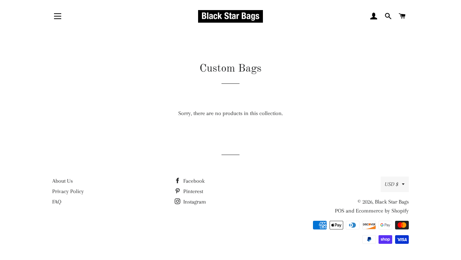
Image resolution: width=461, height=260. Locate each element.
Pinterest (192, 191)
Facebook (193, 181)
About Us (62, 181)
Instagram (194, 202)
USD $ (391, 184)
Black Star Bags (392, 202)
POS (339, 210)
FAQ (56, 202)
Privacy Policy (68, 191)
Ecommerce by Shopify (382, 210)
